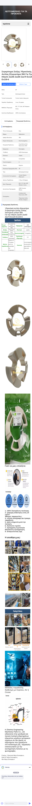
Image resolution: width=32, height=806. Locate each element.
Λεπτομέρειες (8, 121)
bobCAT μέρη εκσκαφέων (9, 757)
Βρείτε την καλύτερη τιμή (9, 84)
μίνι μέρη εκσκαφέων (8, 759)
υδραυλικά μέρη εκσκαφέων (15, 755)
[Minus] (30, 767)
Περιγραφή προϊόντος (23, 121)
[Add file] (2, 803)
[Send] (29, 803)
